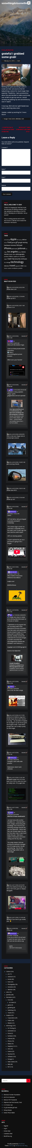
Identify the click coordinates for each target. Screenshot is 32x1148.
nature (14, 254)
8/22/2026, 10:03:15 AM (19, 488)
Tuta (11, 341)
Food (3, 50)
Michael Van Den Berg (21, 1145)
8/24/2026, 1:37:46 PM (18, 296)
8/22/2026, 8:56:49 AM (20, 389)
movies (6, 254)
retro (9, 1049)
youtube (20, 268)
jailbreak (21, 248)
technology (17, 261)
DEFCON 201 (13, 572)
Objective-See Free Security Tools (13, 1102)
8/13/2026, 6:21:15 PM (18, 715)
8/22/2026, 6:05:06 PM (18, 434)
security (18, 259)
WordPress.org (8, 1136)
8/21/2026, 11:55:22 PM (13, 513)
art (17, 239)
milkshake (18, 119)
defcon (24, 239)
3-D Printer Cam (8, 1105)
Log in (5, 1128)
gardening (10, 1007)
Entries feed (7, 1131)
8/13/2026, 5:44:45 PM (13, 688)
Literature (10, 976)
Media (19, 252)
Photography (11, 984)
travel (12, 265)
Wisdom (10, 1023)
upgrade (17, 266)
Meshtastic (15, 829)
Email (4, 177)
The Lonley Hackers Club (14, 842)
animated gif (7, 239)
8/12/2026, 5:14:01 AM (19, 777)
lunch (13, 119)
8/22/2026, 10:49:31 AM (19, 462)
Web (9, 1064)
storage (8, 262)
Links (7, 992)
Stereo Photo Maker (9, 1112)
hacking (25, 242)
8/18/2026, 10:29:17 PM (13, 574)
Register (6, 1126)
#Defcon (10, 816)
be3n (18, 61)
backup (20, 239)
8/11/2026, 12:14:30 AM (19, 917)
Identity (11, 1145)
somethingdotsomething (15, 3)
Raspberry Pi (11, 1046)
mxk (11, 389)
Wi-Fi (9, 1067)
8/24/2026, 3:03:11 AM (19, 305)
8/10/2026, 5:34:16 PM (13, 814)
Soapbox (8, 1015)
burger (6, 119)
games (13, 242)
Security (10, 1054)
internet (13, 245)
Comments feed (8, 1133)
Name (4, 169)
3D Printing (11, 1028)
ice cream (11, 1002)
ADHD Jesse (13, 757)
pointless (6, 256)
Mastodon (20, 213)
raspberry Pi (16, 256)
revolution (10, 987)
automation (11, 1030)
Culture (8, 971)
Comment (5, 147)
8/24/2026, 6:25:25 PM (18, 287)
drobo (5, 242)
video (22, 266)
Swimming (10, 1010)
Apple (13, 239)
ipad (20, 245)
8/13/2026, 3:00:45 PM (13, 759)
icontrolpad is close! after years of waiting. (8, 129)
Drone (9, 1033)
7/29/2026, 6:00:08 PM (20, 615)
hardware (7, 245)
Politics (11, 256)
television (6, 266)
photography (20, 254)
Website (4, 185)
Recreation (9, 50)
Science (10, 1051)
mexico (23, 252)
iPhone (7, 248)
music (10, 254)
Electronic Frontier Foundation (12, 1094)
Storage (10, 1059)
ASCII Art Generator (9, 1097)
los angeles (12, 251)
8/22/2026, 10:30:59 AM (13, 343)
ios (17, 245)
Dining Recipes (8, 1110)
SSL (5, 262)
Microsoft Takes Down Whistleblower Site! (23, 129)
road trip (11, 259)
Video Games (11, 1061)
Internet (10, 1038)
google (20, 242)
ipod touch (14, 248)
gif (17, 242)
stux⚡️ (12, 686)
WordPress (22, 1143)
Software (24, 259)
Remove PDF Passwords (10, 1100)
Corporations (11, 1018)
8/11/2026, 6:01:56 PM (18, 885)
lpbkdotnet (13, 511)
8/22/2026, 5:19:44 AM (19, 497)
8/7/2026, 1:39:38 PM (12, 935)
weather (10, 268)
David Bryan (13, 933)
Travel (9, 1012)
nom (23, 119)
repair (5, 259)
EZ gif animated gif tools (10, 1107)
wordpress (15, 268)
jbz (11, 615)
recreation (22, 256)
